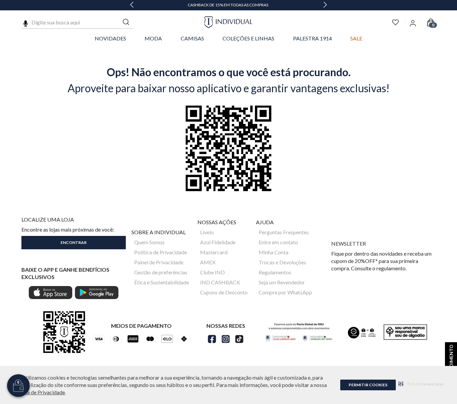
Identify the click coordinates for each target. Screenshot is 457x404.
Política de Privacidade (38, 392)
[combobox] (77, 22)
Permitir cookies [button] (368, 384)
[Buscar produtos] (126, 22)
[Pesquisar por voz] (25, 22)
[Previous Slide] (131, 5)
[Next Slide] (325, 5)
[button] (421, 383)
